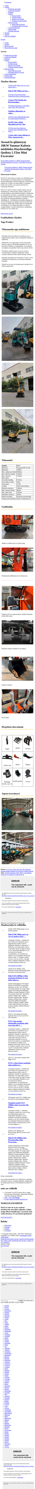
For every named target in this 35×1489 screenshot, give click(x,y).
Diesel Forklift (16, 16)
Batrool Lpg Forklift (18, 19)
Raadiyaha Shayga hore (19, 1240)
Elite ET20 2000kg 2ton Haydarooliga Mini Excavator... (17, 1140)
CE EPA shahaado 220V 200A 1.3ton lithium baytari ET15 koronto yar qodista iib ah (16, 873)
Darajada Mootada (13, 31)
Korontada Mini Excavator (20, 26)
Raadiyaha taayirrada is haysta (10, 1239)
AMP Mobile (4, 1237)
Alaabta (6, 7)
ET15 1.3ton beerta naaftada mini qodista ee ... (19, 1064)
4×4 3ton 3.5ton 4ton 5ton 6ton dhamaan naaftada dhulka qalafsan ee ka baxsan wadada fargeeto (17, 870)
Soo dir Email (5, 1246)
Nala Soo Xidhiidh (10, 36)
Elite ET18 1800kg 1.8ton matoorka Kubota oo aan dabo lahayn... (18, 978)
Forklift (10, 14)
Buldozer (11, 12)
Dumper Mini (12, 29)
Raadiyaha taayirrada (14, 9)
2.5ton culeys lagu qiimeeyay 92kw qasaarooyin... (19, 136)
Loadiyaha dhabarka (14, 10)
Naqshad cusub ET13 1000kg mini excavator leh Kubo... (18, 1105)
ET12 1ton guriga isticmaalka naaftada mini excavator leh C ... (18, 1023)
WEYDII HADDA (6, 1217)
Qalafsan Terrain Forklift (19, 21)
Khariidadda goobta (25, 1235)
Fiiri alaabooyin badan (15, 965)
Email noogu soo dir (7, 213)
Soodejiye (6, 1242)
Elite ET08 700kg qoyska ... (18, 91)
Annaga (6, 34)
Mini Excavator (12, 22)
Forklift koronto (16, 17)
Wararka (6, 33)
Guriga (6, 5)
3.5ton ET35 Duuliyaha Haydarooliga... (17, 101)
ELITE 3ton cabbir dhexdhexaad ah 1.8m (16, 123)
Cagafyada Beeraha (14, 28)
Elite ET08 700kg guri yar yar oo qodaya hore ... (18, 935)
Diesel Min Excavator (18, 24)
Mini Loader (7, 1240)
